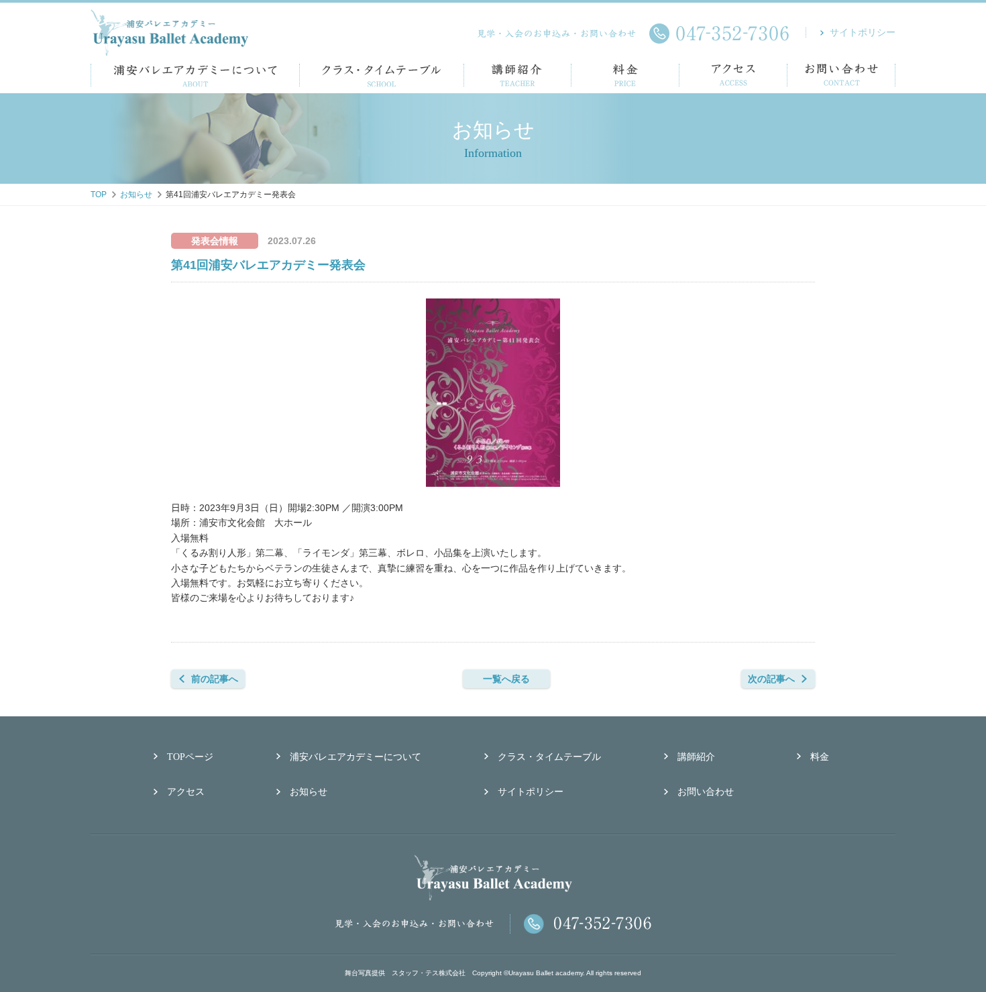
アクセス (186, 792)
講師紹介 (696, 757)
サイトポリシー (862, 32)
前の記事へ (214, 678)
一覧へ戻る (506, 678)
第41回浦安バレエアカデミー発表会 (268, 265)
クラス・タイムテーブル (549, 757)
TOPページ (190, 757)
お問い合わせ (705, 792)
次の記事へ (771, 678)
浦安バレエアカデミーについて (355, 757)
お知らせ (136, 194)
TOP (99, 194)
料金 (819, 757)
